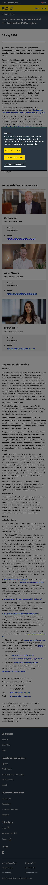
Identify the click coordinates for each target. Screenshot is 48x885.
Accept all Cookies (12, 151)
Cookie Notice (32, 144)
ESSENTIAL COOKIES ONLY (14, 157)
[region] (24, 149)
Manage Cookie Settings (14, 164)
